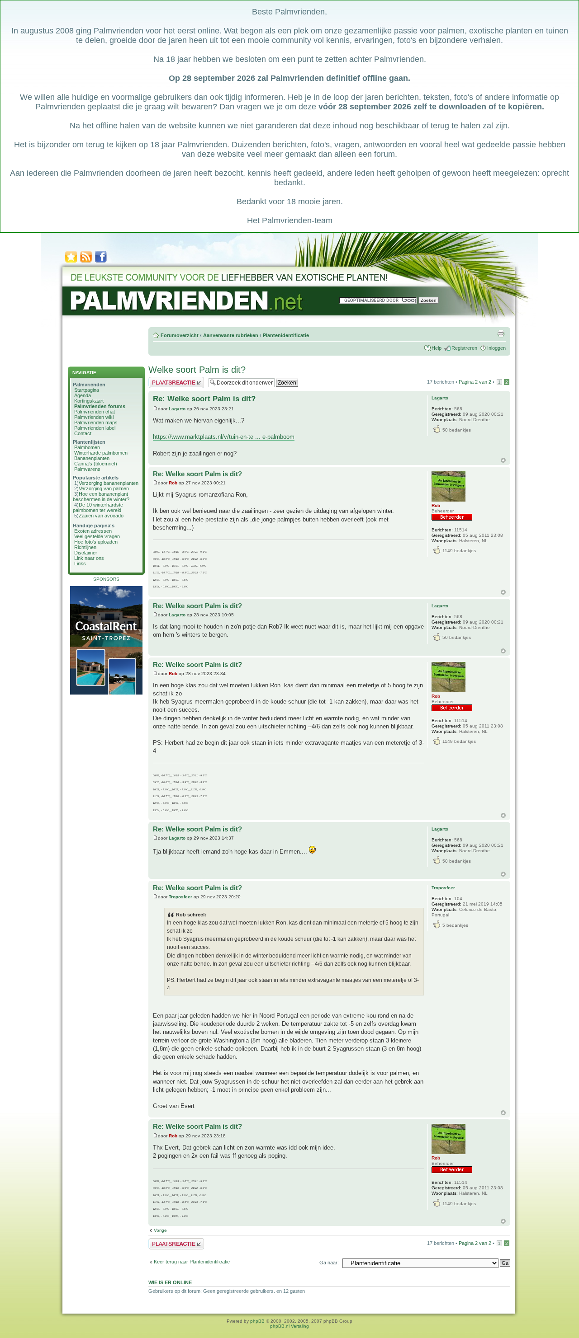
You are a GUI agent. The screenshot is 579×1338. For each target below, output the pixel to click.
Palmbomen (87, 447)
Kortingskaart (89, 401)
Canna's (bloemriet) (95, 463)
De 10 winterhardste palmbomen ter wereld (98, 507)
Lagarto (177, 408)
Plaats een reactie (168, 379)
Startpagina (86, 390)
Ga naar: (329, 1262)
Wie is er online (170, 1282)
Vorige (160, 1230)
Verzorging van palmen (104, 488)
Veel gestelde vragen (97, 536)
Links (80, 563)
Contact (82, 433)
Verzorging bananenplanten (108, 483)
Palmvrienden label (94, 428)
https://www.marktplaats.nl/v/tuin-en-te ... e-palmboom (223, 436)
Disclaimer (85, 552)
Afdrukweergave (501, 333)
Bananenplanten (91, 458)
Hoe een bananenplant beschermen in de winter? (101, 496)
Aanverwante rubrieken (230, 335)
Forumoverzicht (180, 335)
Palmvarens (87, 469)
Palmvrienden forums (99, 406)
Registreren (464, 348)
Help (436, 348)
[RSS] (86, 261)
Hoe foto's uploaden (96, 542)
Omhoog (503, 460)
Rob (173, 482)
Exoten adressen (93, 531)
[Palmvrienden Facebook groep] (101, 261)
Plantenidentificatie (286, 335)
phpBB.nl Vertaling (289, 1326)
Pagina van (475, 382)
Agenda (82, 395)
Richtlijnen (85, 547)
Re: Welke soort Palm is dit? (204, 398)
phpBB (257, 1321)
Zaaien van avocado (101, 515)
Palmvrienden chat (94, 411)
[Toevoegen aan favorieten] (71, 261)
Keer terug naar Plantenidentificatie (192, 1261)
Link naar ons (89, 558)
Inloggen (496, 348)
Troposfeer (180, 896)
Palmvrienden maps (96, 422)
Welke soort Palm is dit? (197, 370)
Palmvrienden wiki (94, 417)
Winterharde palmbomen (101, 452)
